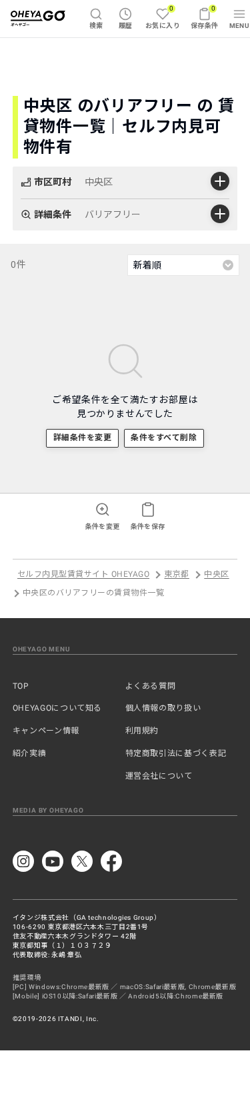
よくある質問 (150, 686)
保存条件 (205, 17)
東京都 (176, 574)
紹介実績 (30, 753)
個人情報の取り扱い (163, 708)
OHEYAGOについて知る (57, 708)
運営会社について (159, 776)
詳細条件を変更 (82, 437)
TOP (21, 686)
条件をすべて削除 (164, 437)
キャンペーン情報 (46, 730)
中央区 (216, 574)
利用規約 (142, 730)
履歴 (126, 25)
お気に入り (162, 17)
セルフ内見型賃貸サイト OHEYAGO (83, 574)
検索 (96, 25)
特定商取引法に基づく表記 (176, 753)
